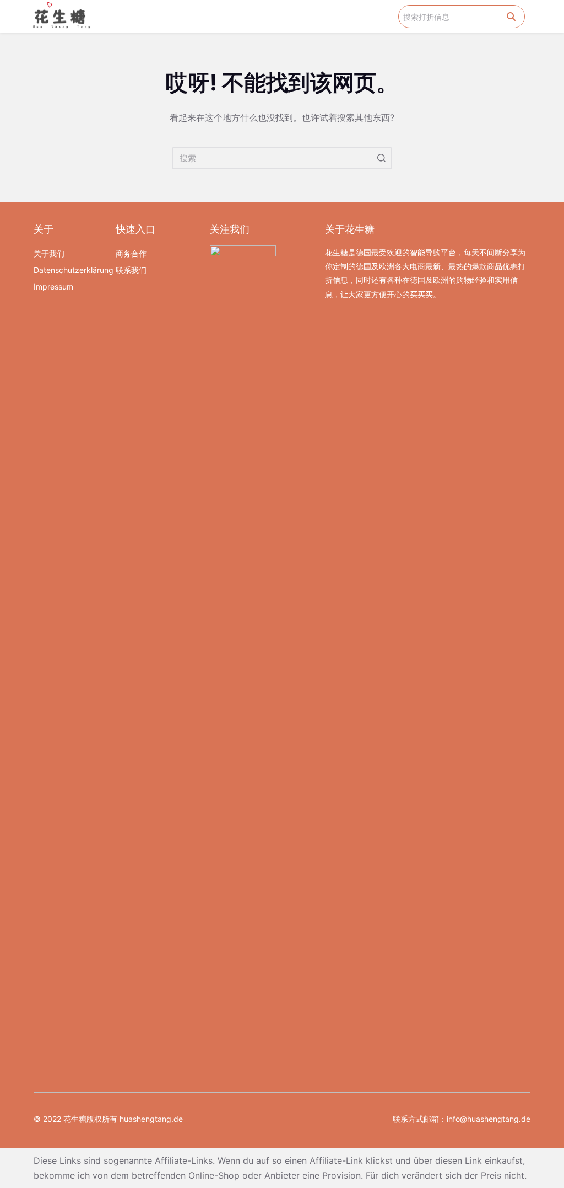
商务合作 (131, 253)
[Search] (511, 17)
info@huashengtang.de (488, 1118)
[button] (390, 17)
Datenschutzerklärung (69, 270)
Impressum (53, 286)
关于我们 (49, 253)
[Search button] (381, 158)
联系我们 (131, 270)
